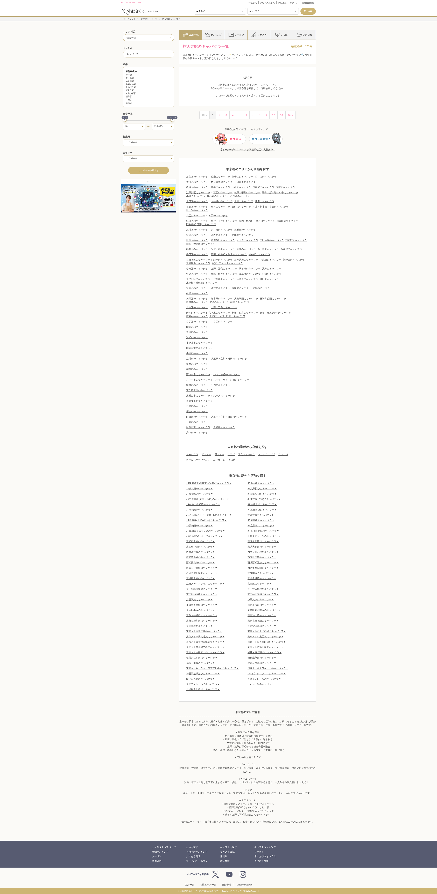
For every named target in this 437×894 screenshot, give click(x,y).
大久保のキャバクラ (247, 240)
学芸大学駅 (131, 84)
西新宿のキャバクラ (296, 240)
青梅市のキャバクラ (197, 332)
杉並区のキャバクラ (197, 249)
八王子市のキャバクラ (198, 379)
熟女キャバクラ (246, 454)
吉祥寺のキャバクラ (224, 427)
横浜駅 (129, 102)
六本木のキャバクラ (219, 312)
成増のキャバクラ (285, 187)
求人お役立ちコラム (265, 856)
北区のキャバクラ (195, 215)
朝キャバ (206, 454)
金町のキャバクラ (241, 206)
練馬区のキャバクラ (197, 298)
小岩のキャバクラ (195, 196)
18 (281, 115)
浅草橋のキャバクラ (249, 268)
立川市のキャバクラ (197, 358)
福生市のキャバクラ (197, 411)
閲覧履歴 (282, 3)
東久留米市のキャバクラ (199, 390)
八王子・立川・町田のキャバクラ (229, 358)
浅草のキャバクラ (271, 268)
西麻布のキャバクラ (197, 316)
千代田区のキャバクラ (198, 279)
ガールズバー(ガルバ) (197, 459)
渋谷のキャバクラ (220, 235)
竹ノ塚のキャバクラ (266, 176)
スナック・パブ (266, 454)
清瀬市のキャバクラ (197, 337)
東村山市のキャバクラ (198, 395)
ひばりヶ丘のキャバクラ (226, 374)
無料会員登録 (308, 3)
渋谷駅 (129, 75)
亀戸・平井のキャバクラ (247, 192)
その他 (231, 459)
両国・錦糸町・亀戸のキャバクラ (257, 220)
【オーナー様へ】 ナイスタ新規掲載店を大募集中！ (247, 149)
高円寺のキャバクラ (268, 249)
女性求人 (253, 3)
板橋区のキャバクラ (197, 187)
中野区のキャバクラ (197, 293)
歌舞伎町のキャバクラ (223, 240)
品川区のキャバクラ (197, 229)
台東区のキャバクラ (197, 268)
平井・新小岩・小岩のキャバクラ (280, 192)
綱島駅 (129, 96)
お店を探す (192, 847)
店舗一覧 (189, 884)
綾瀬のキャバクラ (220, 176)
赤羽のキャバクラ (218, 215)
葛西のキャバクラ (222, 192)
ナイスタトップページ (164, 847)
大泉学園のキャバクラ (246, 298)
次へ (290, 115)
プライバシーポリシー (198, 861)
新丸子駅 (130, 90)
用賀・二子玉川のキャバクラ (227, 263)
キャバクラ (192, 454)
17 (273, 115)
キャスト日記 (227, 851)
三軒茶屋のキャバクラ (246, 259)
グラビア (259, 851)
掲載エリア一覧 (208, 884)
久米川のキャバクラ (224, 395)
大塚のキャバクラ (241, 288)
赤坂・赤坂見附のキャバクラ (275, 312)
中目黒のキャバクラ (221, 321)
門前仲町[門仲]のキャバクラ (201, 224)
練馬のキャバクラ (239, 302)
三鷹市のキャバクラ (197, 422)
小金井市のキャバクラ (198, 342)
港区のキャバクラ (195, 312)
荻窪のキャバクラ (246, 249)
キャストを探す (228, 847)
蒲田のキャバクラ (264, 201)
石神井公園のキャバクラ (273, 298)
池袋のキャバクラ (220, 288)
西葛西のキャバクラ (241, 196)
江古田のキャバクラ (221, 298)
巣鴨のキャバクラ (262, 288)
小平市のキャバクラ (197, 353)
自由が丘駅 (131, 87)
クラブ (231, 454)
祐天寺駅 (130, 81)
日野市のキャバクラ (197, 406)
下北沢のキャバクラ (270, 259)
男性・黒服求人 (267, 3)
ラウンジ (283, 454)
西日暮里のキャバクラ (223, 182)
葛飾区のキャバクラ (197, 206)
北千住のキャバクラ (242, 176)
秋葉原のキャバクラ (247, 279)
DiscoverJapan (244, 884)
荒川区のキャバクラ (197, 182)
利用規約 (156, 861)
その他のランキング (197, 851)
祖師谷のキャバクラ (294, 259)
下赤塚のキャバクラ (263, 187)
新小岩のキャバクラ (218, 196)
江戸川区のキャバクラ (198, 192)
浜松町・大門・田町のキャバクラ (227, 316)
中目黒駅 (130, 78)
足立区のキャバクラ (197, 176)
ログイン (294, 3)
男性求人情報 (261, 861)
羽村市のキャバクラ (197, 385)
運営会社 (226, 884)
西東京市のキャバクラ (198, 374)
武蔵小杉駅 (131, 93)
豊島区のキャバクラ (197, 288)
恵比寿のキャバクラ (242, 235)
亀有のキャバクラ (220, 206)
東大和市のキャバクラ (198, 401)
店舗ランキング (160, 851)
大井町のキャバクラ (221, 201)
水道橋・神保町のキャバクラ (201, 282)
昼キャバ (219, 454)
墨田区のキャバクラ (197, 254)
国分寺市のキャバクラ (198, 348)
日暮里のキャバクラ (247, 182)
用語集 (223, 856)
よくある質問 (193, 856)
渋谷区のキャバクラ (197, 235)
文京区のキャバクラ (197, 307)
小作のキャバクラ (220, 385)
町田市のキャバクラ (197, 416)
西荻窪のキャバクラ (291, 249)
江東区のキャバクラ (197, 220)
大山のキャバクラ (241, 187)
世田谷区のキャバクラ (198, 259)
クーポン (156, 856)
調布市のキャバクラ (197, 369)
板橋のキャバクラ (220, 187)
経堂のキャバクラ (222, 259)
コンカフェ (219, 459)
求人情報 (225, 861)
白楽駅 (129, 99)
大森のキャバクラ (243, 201)
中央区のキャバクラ (197, 273)
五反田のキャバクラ (245, 229)
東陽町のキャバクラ (287, 220)
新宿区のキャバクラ (197, 240)
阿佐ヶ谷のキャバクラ (223, 249)
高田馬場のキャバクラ (272, 240)
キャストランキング (265, 847)
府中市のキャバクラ (197, 432)
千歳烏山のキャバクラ (198, 263)
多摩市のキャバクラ (197, 364)
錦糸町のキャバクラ (259, 254)
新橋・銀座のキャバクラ (224, 273)
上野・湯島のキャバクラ (224, 268)
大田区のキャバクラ (197, 201)
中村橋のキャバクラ (197, 302)
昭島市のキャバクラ (197, 327)
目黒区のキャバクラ (197, 321)
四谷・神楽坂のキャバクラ (200, 243)
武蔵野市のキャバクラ (198, 427)
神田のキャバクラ (271, 273)
